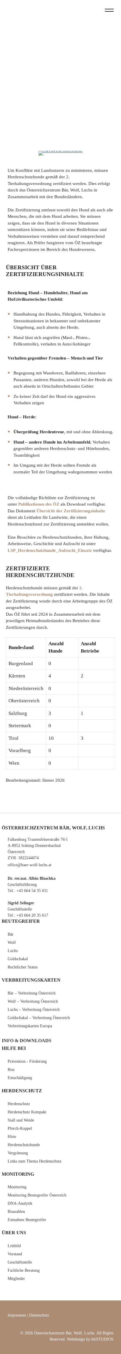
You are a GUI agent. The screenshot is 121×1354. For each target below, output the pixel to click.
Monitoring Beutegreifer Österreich (37, 1195)
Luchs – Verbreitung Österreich (34, 1009)
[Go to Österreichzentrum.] (7, 60)
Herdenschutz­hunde (24, 1145)
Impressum (17, 1315)
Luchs (13, 951)
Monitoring (17, 1187)
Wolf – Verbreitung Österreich (33, 1001)
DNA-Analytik (20, 1203)
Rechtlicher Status (23, 967)
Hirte (12, 1136)
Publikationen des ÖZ (38, 504)
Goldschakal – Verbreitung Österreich (39, 1018)
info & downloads (26, 1040)
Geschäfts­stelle (20, 1262)
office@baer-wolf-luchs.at (29, 865)
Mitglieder (16, 1278)
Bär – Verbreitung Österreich (32, 993)
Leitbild (14, 1246)
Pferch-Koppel (20, 1128)
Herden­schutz (19, 1104)
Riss (11, 1069)
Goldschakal (18, 959)
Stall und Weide (21, 1120)
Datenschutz (39, 1315)
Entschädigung (20, 1078)
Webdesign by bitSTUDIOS (90, 1339)
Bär (11, 934)
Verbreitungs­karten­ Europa (30, 1026)
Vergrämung (18, 1153)
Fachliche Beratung (24, 1270)
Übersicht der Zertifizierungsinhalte (70, 511)
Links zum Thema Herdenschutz (34, 1161)
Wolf (12, 942)
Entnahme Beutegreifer (27, 1220)
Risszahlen (16, 1211)
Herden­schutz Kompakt (27, 1112)
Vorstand (15, 1254)
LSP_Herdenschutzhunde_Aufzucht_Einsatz (50, 550)
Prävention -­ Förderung (27, 1061)
